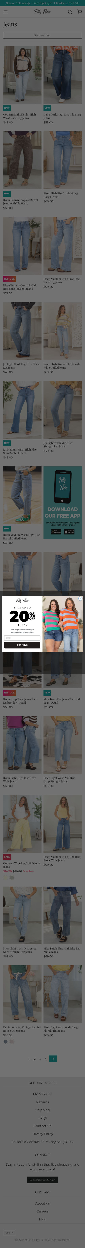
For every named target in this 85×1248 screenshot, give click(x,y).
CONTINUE (22, 645)
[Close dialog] (80, 598)
